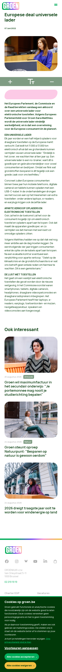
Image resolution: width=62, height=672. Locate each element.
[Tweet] (5, 67)
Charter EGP (12, 593)
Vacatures (43, 593)
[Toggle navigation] (56, 6)
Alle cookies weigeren (19, 665)
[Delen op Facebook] (5, 58)
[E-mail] (5, 76)
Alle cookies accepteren (20, 656)
